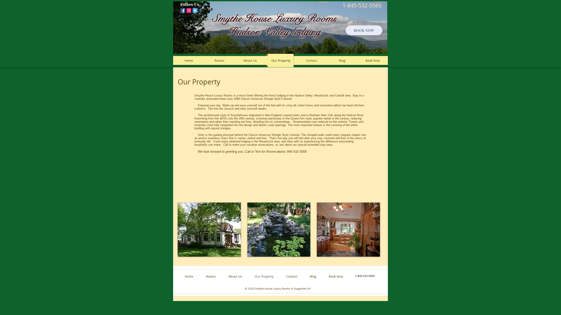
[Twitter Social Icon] (195, 10)
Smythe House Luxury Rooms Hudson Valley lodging (274, 25)
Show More (279, 259)
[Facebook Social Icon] (182, 10)
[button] (209, 230)
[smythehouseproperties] (188, 10)
